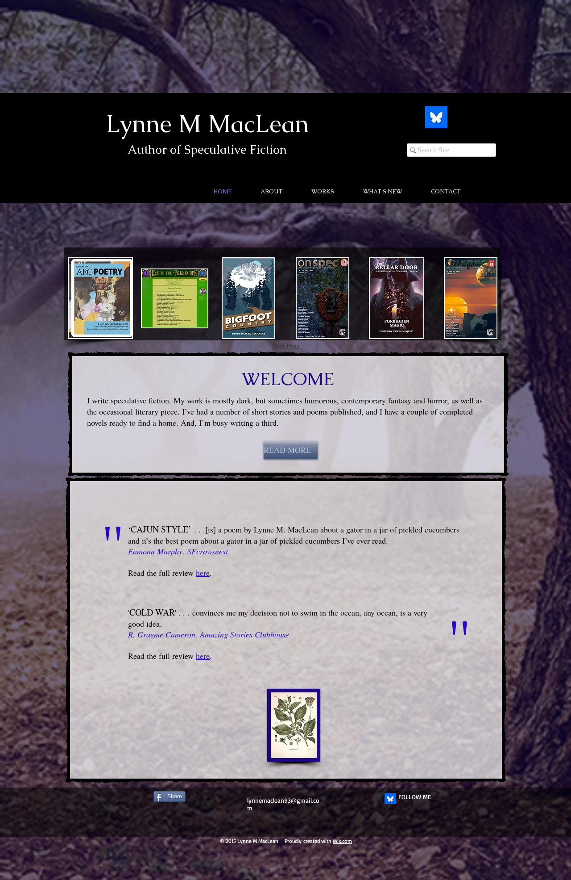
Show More (286, 346)
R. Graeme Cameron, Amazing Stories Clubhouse (208, 634)
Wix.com (342, 841)
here (203, 655)
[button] (373, 191)
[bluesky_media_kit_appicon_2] (436, 117)
